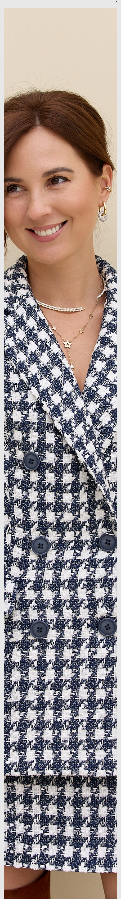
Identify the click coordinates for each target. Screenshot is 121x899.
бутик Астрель (60, 5)
